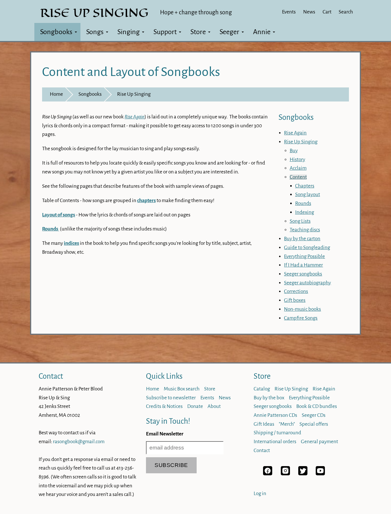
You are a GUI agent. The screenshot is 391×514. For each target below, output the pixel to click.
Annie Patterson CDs (275, 415)
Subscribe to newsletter (171, 397)
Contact (51, 376)
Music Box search (182, 389)
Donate (195, 406)
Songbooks (56, 32)
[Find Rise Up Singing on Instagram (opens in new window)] (285, 473)
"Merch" (287, 424)
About (214, 406)
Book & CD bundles (316, 406)
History (297, 159)
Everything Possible (304, 256)
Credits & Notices (164, 406)
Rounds (303, 203)
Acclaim (298, 168)
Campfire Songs (300, 318)
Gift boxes (294, 300)
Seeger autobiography (307, 283)
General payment (319, 441)
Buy (294, 150)
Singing (128, 32)
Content (298, 177)
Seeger (229, 32)
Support (165, 32)
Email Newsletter (164, 434)
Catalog (262, 389)
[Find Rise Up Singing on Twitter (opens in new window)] (303, 473)
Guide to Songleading (307, 247)
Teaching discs (305, 229)
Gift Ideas (264, 424)
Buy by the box (269, 397)
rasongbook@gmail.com (78, 441)
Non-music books (302, 309)
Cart (327, 12)
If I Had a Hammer (303, 265)
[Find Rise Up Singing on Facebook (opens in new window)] (268, 473)
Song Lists (300, 221)
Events (289, 12)
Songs (95, 32)
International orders (275, 441)
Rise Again (295, 133)
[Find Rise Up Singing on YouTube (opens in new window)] (320, 473)
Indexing (304, 212)
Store (198, 32)
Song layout (307, 194)
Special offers (313, 424)
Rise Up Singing (134, 94)
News (309, 12)
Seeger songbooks (303, 274)
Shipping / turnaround (277, 432)
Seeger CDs (313, 415)
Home (56, 94)
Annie (261, 32)
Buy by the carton (302, 238)
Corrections (296, 291)
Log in (260, 493)
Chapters (304, 186)
